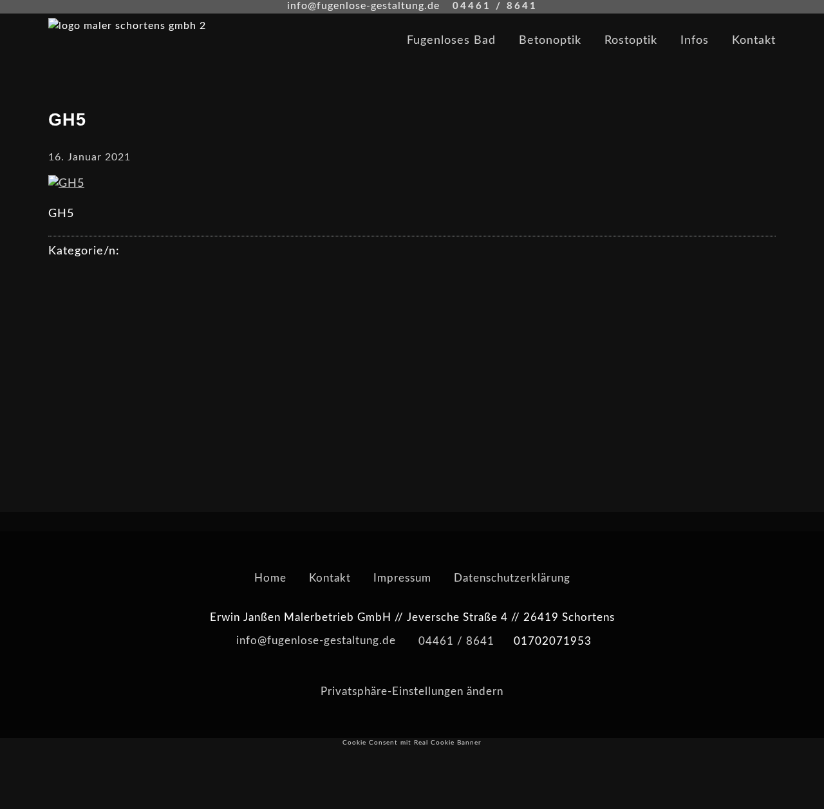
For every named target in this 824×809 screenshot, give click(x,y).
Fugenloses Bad (451, 40)
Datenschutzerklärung (512, 578)
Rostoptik (630, 40)
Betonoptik (550, 40)
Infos (694, 40)
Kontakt (754, 40)
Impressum (402, 578)
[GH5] (66, 183)
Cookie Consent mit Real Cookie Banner (412, 742)
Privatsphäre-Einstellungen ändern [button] (412, 691)
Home (270, 578)
